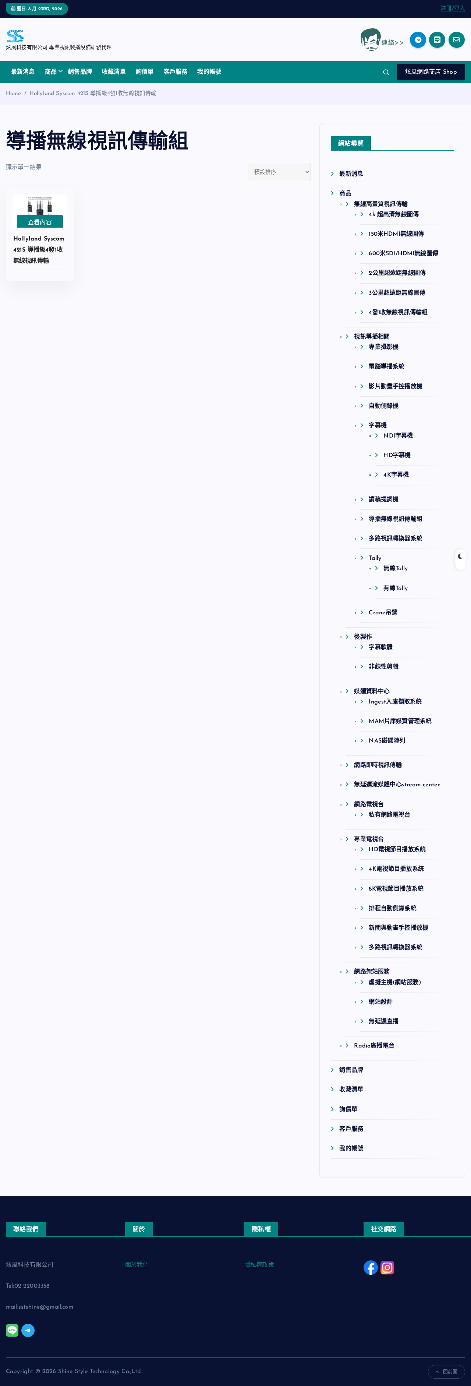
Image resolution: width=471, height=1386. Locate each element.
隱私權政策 (259, 1265)
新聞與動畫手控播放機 (398, 928)
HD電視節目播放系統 (397, 850)
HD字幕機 (397, 456)
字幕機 (377, 426)
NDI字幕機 (398, 436)
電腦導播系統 (386, 367)
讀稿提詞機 (384, 500)
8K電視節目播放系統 (396, 889)
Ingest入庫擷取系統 (395, 702)
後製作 (363, 637)
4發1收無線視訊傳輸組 (398, 313)
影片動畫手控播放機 (395, 387)
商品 (51, 72)
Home (13, 94)
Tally (375, 558)
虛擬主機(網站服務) (395, 983)
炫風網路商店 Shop (431, 72)
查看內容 (40, 223)
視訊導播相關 (372, 337)
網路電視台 (369, 805)
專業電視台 (369, 839)
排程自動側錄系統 (392, 909)
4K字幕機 (396, 475)
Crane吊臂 (383, 613)
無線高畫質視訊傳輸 (380, 204)
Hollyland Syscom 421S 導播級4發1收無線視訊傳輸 (93, 94)
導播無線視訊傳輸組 (395, 519)
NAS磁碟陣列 (387, 741)
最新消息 (23, 72)
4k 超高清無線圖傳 (394, 215)
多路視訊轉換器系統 (395, 539)
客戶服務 (176, 72)
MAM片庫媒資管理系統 (400, 721)
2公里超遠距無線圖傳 (397, 273)
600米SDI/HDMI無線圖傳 (403, 254)
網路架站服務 (372, 972)
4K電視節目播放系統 (396, 869)
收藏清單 (114, 72)
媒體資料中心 (372, 692)
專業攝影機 (384, 347)
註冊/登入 (452, 8)
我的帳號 (209, 72)
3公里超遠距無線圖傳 (397, 293)
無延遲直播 (384, 1022)
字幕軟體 (381, 647)
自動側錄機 (384, 406)
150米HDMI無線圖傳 (396, 234)
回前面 (450, 1371)
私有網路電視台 (389, 815)
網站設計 (381, 1002)
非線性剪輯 (384, 667)
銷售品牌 (80, 72)
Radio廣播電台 (374, 1046)
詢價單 (144, 72)
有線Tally (395, 589)
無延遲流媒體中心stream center (397, 785)
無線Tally (395, 569)
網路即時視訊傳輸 (377, 765)
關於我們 (137, 1265)
